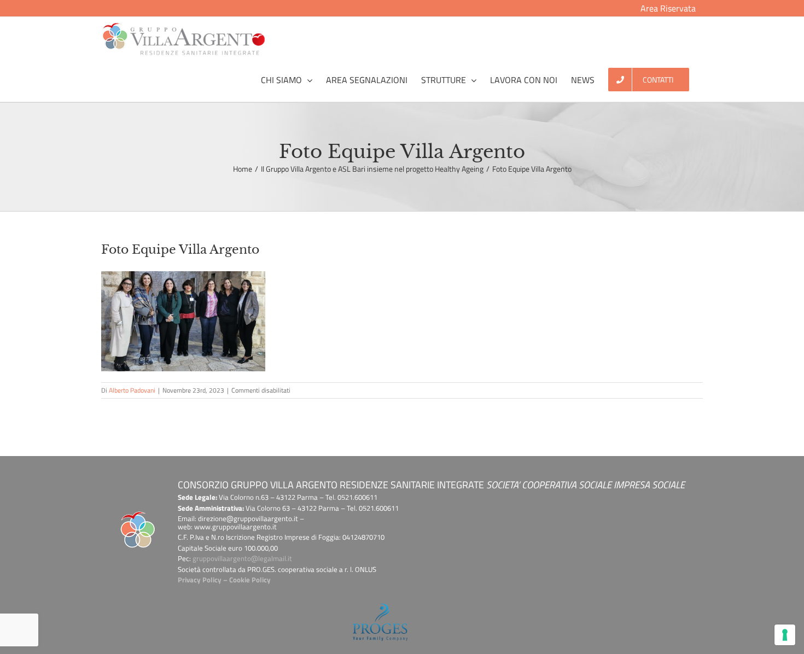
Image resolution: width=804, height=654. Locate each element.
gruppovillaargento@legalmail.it (242, 558)
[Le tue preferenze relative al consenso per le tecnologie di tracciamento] (784, 634)
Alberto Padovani (132, 390)
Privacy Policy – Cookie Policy (224, 579)
